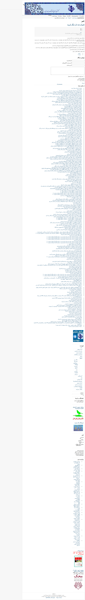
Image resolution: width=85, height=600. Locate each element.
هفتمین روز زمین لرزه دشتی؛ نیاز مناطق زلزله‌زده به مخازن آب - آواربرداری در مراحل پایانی (63, 278)
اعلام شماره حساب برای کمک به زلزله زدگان (72, 109)
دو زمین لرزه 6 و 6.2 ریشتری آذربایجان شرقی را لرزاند (70, 90)
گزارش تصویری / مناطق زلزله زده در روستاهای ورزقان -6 (69, 110)
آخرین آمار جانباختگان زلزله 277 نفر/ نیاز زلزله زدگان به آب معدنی (68, 111)
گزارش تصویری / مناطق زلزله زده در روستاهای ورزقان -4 (69, 117)
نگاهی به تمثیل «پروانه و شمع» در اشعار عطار (76, 505)
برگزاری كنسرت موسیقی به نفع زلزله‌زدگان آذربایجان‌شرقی (69, 246)
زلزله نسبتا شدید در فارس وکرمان (74, 314)
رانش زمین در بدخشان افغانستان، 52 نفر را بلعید (72, 316)
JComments (59, 84)
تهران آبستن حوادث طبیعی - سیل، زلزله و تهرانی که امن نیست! (69, 325)
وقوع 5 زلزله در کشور (77, 209)
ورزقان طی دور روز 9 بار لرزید (75, 243)
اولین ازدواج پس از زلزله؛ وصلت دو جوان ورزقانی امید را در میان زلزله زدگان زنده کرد (64, 215)
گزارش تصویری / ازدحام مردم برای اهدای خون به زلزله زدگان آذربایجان (67, 104)
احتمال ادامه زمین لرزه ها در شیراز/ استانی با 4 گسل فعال (70, 204)
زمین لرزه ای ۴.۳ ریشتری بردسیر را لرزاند (73, 315)
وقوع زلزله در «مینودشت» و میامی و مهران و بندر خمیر (70, 309)
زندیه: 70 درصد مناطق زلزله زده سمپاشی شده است (71, 138)
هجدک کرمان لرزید (78, 302)
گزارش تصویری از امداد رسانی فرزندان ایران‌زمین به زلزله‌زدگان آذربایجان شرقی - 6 (64, 256)
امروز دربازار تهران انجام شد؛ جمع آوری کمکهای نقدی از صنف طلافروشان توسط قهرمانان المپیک (62, 168)
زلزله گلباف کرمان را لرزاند (76, 273)
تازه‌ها (69, 17)
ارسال (83, 83)
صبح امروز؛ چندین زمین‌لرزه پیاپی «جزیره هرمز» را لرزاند (70, 319)
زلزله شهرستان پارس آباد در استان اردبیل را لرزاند (71, 234)
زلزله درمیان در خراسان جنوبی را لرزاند (73, 311)
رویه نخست (74, 17)
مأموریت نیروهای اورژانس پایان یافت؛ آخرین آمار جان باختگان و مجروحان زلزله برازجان (63, 283)
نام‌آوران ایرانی (79, 352)
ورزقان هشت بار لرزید (77, 182)
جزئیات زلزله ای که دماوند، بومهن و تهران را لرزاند (71, 184)
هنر (81, 377)
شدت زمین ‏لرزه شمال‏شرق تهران (75, 176)
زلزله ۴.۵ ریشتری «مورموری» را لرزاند (73, 303)
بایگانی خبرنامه (79, 389)
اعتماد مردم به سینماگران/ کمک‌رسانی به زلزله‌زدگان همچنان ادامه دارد (67, 200)
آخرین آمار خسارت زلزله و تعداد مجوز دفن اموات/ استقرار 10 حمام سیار (67, 123)
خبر (66, 17)
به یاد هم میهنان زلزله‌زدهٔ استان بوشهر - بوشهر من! (71, 279)
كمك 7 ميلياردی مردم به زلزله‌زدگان (74, 196)
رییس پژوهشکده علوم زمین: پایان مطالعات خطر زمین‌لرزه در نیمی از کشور (66, 321)
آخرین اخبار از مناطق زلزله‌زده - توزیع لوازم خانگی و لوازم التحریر (68, 208)
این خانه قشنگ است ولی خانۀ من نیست (77, 493)
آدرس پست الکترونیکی (67, 62)
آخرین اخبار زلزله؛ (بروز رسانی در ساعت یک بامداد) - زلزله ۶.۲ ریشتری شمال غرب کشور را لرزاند (61, 96)
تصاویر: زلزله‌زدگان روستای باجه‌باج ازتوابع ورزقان (71, 108)
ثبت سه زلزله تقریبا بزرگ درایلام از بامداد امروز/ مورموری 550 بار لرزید (67, 298)
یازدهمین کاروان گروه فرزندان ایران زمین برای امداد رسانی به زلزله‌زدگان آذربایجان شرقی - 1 (62, 275)
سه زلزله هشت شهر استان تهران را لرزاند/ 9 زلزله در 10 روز (69, 229)
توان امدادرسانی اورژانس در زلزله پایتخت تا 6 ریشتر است (70, 247)
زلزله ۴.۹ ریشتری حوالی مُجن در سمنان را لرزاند (72, 301)
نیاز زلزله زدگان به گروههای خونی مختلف (73, 124)
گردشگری (80, 376)
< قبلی (79, 53)
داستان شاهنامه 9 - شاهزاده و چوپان (76, 463)
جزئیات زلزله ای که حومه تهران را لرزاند (73, 181)
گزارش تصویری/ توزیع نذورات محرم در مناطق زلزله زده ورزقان (68, 255)
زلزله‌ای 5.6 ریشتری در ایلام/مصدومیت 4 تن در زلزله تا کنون (69, 305)
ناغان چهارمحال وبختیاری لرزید (75, 267)
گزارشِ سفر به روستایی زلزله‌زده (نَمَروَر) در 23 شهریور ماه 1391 (68, 227)
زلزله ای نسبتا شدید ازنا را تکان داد (74, 257)
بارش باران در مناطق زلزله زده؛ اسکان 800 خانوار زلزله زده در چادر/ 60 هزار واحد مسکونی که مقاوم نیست (59, 265)
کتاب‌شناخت (79, 379)
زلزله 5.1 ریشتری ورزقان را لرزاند (74, 252)
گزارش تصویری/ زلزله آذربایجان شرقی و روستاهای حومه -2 (69, 100)
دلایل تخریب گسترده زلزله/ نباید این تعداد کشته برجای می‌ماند (69, 125)
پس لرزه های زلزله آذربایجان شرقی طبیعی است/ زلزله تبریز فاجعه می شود (66, 158)
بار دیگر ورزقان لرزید (77, 202)
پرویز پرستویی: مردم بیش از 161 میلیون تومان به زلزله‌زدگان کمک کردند (67, 179)
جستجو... (82, 392)
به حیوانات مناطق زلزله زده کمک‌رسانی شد (73, 207)
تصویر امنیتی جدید (80, 79)
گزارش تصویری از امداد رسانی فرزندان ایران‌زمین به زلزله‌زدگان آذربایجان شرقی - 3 (64, 239)
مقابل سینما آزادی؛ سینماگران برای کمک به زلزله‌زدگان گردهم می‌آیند (67, 162)
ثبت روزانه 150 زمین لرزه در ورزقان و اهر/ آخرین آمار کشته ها (69, 189)
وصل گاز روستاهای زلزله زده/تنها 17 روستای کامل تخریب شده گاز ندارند (67, 167)
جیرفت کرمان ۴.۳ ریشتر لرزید (75, 266)
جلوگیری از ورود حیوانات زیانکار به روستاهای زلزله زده (70, 161)
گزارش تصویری (76, 372)
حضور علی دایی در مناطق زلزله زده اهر (73, 127)
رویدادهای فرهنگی (75, 364)
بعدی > (79, 54)
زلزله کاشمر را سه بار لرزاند (76, 230)
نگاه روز (75, 359)
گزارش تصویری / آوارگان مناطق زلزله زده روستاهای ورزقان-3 (69, 143)
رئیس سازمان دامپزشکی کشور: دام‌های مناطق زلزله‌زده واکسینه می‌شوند (66, 163)
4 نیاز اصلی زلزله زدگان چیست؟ (75, 177)
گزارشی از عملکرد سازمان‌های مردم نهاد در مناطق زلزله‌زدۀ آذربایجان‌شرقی (66, 188)
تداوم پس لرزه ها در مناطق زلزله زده (74, 134)
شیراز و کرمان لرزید (77, 203)
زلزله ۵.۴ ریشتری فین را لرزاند (75, 312)
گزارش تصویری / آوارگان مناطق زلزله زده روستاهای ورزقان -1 (68, 141)
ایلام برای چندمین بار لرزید (76, 299)
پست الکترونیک (80, 30)
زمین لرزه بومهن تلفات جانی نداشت (74, 180)
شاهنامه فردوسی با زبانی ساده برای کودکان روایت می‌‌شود (76, 543)
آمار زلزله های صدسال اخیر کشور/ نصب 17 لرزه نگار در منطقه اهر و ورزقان (66, 121)
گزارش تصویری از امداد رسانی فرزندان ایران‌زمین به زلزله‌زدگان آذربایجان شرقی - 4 (64, 241)
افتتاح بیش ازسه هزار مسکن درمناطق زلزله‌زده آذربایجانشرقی (69, 248)
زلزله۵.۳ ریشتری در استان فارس (75, 220)
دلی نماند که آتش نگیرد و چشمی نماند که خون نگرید (71, 223)
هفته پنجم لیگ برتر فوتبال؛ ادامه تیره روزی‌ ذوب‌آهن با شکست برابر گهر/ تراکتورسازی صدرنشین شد (61, 186)
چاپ (80, 28)
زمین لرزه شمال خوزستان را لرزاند (74, 292)
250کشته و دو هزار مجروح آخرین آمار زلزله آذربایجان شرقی (69, 98)
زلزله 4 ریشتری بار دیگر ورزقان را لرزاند (73, 228)
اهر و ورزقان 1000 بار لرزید (76, 173)
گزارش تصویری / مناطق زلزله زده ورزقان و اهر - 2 (71, 191)
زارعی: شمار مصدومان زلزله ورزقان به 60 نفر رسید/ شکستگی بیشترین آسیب (65, 254)
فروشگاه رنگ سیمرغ (79, 422)
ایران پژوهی (79, 349)
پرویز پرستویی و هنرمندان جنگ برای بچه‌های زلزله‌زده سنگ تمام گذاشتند (67, 250)
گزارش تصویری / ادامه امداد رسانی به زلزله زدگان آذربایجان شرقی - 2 (67, 194)
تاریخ (81, 356)
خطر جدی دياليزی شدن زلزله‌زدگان (74, 154)
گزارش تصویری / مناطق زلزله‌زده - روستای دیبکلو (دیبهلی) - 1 (69, 217)
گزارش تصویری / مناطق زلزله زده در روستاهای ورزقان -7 (69, 133)
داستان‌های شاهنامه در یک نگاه (77, 501)
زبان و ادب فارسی (78, 351)
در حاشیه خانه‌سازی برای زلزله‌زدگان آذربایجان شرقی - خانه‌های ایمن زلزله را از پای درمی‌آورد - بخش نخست (59, 232)
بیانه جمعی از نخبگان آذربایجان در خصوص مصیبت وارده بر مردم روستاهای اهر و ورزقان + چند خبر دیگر (60, 128)
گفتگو (76, 367)
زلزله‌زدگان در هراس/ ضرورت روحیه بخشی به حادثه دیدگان (69, 131)
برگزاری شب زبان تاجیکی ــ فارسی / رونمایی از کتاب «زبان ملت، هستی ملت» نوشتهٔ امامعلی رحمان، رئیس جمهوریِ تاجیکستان (76, 524)
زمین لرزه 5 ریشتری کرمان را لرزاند (74, 259)
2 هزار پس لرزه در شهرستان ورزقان (74, 253)
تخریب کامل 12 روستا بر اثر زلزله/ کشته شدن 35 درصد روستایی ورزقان (67, 101)
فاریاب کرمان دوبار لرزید (76, 88)
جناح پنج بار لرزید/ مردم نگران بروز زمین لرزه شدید (71, 221)
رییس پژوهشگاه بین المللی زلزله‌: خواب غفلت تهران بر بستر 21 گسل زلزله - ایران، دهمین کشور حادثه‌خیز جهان (59, 287)
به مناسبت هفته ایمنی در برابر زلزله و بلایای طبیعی (71, 281)
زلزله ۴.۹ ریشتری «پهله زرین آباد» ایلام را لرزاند (72, 320)
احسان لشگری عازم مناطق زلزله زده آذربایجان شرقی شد (70, 171)
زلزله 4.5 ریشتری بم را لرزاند (75, 235)
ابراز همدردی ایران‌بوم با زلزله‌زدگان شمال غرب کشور (70, 115)
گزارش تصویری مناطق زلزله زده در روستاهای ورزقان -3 (70, 118)
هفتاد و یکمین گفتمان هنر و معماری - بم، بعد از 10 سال (70, 268)
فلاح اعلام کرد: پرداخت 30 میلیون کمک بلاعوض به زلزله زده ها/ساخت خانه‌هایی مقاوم (64, 157)
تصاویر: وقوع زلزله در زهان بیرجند (75, 262)
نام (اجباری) (69, 60)
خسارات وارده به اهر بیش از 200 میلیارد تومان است (71, 120)
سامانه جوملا (59, 597)
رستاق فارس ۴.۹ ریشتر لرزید (75, 289)
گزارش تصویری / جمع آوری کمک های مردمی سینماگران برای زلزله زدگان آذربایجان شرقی (63, 170)
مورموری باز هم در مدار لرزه (76, 313)
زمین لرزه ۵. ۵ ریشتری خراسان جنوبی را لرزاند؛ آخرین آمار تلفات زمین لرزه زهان (65, 263)
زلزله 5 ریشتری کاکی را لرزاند (75, 293)
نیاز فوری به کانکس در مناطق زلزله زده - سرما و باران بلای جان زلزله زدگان (66, 222)
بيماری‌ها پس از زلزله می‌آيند (76, 153)
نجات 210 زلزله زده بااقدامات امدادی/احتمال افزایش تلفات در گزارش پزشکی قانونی (64, 92)
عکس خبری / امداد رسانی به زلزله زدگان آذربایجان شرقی (70, 140)
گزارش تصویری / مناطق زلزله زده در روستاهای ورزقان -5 (69, 114)
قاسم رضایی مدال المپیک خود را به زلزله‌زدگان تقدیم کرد (70, 135)
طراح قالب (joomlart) (50, 597)
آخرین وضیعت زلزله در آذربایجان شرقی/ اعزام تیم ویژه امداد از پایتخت (67, 91)
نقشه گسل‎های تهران (77, 280)
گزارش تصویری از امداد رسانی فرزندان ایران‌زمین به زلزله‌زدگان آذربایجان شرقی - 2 (64, 237)
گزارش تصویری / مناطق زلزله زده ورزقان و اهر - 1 (71, 190)
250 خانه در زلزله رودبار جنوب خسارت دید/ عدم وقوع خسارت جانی (68, 216)
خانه (81, 347)
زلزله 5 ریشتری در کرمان (76, 290)
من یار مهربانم (81, 550)
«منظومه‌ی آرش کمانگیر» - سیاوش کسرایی (76, 466)
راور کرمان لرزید (78, 249)
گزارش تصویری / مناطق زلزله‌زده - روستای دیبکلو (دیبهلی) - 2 (69, 219)
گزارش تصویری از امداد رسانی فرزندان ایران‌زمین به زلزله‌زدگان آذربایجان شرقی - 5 (64, 242)
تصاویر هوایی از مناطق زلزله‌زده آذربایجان (73, 151)
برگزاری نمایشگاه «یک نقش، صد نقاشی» (73, 269)
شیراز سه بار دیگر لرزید (75, 25)
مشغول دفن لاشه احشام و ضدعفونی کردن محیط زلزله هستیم (69, 155)
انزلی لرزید (79, 89)
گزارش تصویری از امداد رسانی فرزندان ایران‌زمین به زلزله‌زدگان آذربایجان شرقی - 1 (64, 236)
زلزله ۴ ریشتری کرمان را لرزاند (75, 326)
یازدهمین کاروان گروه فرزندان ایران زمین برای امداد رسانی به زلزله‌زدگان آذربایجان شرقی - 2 (62, 274)
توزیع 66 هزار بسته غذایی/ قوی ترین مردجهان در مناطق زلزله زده (68, 187)
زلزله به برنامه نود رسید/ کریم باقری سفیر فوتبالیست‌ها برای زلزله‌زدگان (67, 142)
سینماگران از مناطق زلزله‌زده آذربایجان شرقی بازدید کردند (69, 206)
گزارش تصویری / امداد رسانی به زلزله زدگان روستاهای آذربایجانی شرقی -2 (66, 156)
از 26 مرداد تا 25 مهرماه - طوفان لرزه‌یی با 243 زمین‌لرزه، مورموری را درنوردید (65, 306)
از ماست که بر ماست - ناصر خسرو (77, 487)
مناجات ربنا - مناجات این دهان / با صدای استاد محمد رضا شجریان (76, 532)
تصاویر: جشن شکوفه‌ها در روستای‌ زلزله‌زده (73, 226)
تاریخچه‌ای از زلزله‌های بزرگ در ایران (74, 174)
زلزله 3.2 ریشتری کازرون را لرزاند (74, 150)
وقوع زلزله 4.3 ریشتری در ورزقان (74, 213)
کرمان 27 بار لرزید (78, 260)
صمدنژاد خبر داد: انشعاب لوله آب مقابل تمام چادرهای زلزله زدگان (68, 166)
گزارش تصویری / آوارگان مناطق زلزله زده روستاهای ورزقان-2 (69, 144)
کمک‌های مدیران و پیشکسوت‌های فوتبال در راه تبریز (71, 195)
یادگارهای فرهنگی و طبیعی (78, 387)
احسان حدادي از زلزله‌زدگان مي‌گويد (74, 147)
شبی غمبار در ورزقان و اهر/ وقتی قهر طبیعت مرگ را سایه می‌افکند (68, 122)
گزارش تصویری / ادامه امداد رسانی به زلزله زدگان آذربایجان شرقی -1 (67, 193)
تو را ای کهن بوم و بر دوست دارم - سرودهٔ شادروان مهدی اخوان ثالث (76, 478)
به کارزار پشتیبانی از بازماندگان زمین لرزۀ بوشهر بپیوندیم (70, 276)
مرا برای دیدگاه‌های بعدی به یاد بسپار (75, 76)
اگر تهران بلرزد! (78, 318)
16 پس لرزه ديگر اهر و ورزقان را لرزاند (73, 175)
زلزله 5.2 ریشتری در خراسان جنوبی (74, 210)
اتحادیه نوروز (79, 383)
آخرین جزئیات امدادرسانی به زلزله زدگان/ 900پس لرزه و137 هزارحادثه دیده (66, 169)
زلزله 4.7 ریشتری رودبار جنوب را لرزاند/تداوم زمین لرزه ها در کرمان (67, 214)
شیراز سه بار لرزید (78, 240)
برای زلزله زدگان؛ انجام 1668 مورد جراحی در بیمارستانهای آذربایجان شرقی (66, 146)
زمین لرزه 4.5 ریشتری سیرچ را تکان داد (73, 270)
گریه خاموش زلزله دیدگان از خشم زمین (73, 137)
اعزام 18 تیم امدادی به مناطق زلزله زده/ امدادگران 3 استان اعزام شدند (67, 261)
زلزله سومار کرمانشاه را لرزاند (75, 300)
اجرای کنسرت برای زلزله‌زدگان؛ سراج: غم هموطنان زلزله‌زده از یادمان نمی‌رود (65, 201)
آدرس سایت (69, 65)
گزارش (75, 366)
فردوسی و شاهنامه (78, 354)
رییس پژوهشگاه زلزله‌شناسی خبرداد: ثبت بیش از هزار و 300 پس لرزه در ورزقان (65, 116)
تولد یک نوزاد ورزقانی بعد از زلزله (75, 113)
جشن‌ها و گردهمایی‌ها (77, 381)
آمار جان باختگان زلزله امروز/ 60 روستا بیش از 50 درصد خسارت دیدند (67, 94)
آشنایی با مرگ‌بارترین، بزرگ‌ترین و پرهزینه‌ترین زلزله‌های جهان (69, 224)
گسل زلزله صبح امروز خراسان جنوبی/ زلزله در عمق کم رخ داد (69, 212)
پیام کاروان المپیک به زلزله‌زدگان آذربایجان (73, 107)
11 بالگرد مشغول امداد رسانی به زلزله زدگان (72, 164)
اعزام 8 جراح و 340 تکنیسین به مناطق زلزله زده (72, 95)
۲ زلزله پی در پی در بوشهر (76, 183)
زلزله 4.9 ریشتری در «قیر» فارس (75, 307)
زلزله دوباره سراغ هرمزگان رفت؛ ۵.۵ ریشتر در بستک (71, 288)
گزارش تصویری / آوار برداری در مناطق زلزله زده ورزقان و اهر (69, 199)
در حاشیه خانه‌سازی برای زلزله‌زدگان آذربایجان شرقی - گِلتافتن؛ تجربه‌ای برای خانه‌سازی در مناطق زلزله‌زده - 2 (59, 233)
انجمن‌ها (75, 361)
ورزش (76, 374)
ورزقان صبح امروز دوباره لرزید (75, 129)
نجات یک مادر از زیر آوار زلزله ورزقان (74, 160)
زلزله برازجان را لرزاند (77, 282)
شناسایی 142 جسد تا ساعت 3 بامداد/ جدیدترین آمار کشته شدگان (68, 102)
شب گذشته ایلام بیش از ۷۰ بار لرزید (74, 294)
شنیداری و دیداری (78, 384)
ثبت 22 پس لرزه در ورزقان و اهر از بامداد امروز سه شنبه (70, 136)
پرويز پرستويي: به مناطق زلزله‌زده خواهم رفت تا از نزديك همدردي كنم (67, 148)
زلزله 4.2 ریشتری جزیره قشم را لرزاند (74, 272)
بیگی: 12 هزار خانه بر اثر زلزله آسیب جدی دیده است (71, 130)
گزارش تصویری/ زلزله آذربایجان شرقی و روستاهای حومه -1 (69, 97)
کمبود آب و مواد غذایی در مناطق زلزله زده (73, 105)
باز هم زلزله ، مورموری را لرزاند (75, 308)
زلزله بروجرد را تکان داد (77, 197)
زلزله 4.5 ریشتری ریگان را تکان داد (74, 245)
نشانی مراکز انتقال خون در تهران (75, 103)
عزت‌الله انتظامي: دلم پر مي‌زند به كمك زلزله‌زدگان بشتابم (70, 149)
